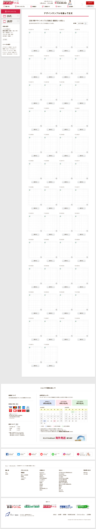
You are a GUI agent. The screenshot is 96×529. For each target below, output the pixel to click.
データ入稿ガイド (42, 479)
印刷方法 (41, 489)
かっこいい (5, 52)
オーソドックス (10, 50)
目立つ (7, 49)
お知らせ (54, 514)
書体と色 (60, 487)
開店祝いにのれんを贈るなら (63, 482)
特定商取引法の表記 (71, 514)
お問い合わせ (43, 3)
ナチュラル (15, 54)
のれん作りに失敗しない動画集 (63, 478)
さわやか (9, 52)
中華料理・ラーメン (8, 32)
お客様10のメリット (43, 474)
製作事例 (22, 476)
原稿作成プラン (42, 476)
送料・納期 (41, 485)
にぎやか (4, 54)
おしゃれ (14, 47)
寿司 (16, 31)
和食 (13, 31)
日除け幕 (6, 474)
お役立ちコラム (61, 491)
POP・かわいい (12, 49)
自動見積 (41, 482)
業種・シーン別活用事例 (24, 474)
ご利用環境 (89, 514)
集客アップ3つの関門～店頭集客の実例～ (65, 484)
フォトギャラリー (23, 477)
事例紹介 (23, 472)
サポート (60, 470)
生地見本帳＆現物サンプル (44, 488)
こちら (59, 430)
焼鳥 (12, 34)
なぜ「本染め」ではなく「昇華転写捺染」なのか (65, 472)
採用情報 (64, 514)
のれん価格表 (61, 476)
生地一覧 (41, 487)
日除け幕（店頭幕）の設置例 (63, 481)
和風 (15, 50)
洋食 (3, 32)
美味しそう (14, 52)
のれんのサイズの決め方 (62, 475)
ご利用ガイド (42, 470)
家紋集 (60, 488)
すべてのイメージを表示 (7, 47)
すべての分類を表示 (6, 29)
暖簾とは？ (60, 485)
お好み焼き (5, 36)
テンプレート (42, 481)
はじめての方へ (42, 472)
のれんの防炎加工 (61, 474)
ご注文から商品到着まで (43, 478)
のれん (6, 472)
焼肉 (9, 34)
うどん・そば (5, 34)
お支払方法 (41, 484)
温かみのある (9, 54)
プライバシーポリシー (81, 514)
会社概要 (59, 514)
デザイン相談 (50, 3)
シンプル (4, 50)
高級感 (4, 49)
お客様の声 (22, 479)
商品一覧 (7, 470)
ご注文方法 (41, 475)
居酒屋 (9, 36)
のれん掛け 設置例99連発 (63, 479)
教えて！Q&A (61, 489)
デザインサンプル (24, 470)
